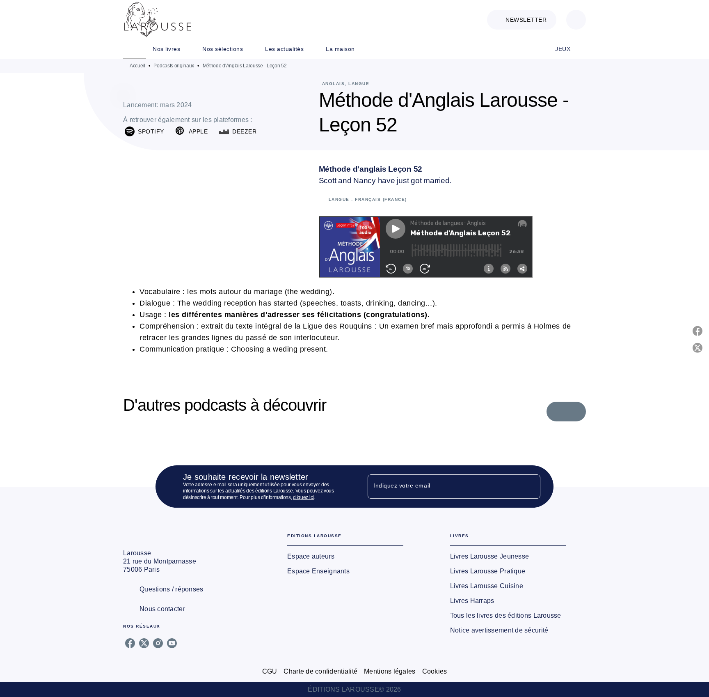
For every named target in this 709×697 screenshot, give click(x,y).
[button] (521, 20)
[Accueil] (157, 19)
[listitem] (130, 643)
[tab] (134, 49)
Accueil (137, 66)
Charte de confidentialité (320, 671)
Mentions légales (389, 671)
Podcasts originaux (173, 66)
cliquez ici (303, 497)
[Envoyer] (530, 486)
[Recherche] (576, 20)
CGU (269, 671)
